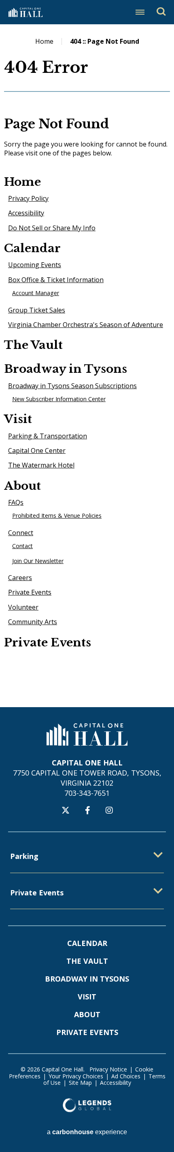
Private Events (29, 592)
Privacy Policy (28, 198)
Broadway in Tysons (65, 369)
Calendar (32, 248)
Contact (22, 546)
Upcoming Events (34, 264)
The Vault (33, 345)
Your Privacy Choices (76, 1076)
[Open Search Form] (161, 11)
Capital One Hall (25, 12)
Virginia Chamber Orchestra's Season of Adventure (85, 324)
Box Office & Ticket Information (56, 279)
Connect (20, 532)
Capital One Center (37, 450)
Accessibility (26, 212)
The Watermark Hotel (41, 465)
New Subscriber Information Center (59, 399)
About (22, 486)
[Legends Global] (87, 1105)
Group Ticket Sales (36, 310)
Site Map (80, 1082)
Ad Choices (125, 1076)
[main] (87, 365)
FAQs (15, 502)
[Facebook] (87, 810)
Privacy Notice (108, 1069)
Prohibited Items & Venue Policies (57, 515)
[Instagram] (109, 810)
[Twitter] (66, 810)
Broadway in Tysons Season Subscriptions (72, 385)
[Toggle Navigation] (140, 12)
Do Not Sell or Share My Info (51, 227)
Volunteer (23, 607)
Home (44, 41)
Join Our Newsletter (38, 561)
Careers (20, 577)
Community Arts (32, 621)
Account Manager (35, 293)
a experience (87, 1132)
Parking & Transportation (47, 435)
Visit (18, 419)
